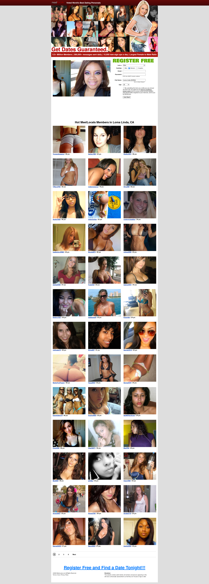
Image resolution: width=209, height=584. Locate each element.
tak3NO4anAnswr (129, 415)
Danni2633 (91, 546)
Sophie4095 (92, 415)
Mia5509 (55, 481)
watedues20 (92, 317)
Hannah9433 (57, 546)
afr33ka (90, 481)
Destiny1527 (57, 317)
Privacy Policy (64, 575)
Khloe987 (91, 350)
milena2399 (127, 252)
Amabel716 (127, 513)
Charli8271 (91, 448)
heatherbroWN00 (58, 252)
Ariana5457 (56, 513)
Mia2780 (126, 448)
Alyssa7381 (92, 513)
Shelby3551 (127, 154)
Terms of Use (56, 575)
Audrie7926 (56, 219)
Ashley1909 (92, 154)
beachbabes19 (57, 415)
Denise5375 (127, 383)
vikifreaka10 (57, 350)
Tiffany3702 (56, 187)
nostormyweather (129, 219)
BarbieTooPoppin (59, 383)
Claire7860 (127, 481)
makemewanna (93, 187)
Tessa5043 (91, 383)
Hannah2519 (128, 350)
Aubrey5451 (127, 285)
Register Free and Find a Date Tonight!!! (104, 567)
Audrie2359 (127, 546)
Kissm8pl (127, 317)
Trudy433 (91, 285)
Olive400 (126, 187)
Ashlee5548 (56, 285)
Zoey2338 (56, 448)
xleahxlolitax (92, 219)
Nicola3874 (91, 252)
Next (74, 554)
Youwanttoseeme (58, 154)
